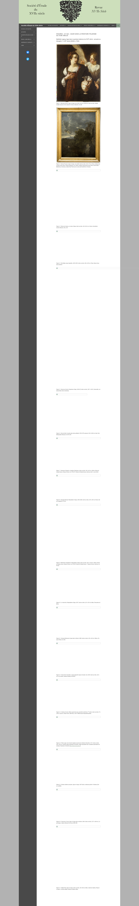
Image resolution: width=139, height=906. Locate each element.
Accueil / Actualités (53, 25)
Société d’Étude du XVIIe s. (74, 25)
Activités (62, 25)
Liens (113, 25)
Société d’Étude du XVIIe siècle (32, 25)
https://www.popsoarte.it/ (75, 745)
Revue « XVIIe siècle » (89, 25)
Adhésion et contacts (102, 25)
